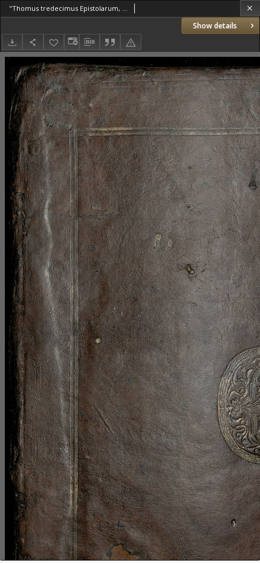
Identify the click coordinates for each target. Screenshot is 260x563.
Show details (215, 26)
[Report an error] (130, 42)
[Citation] (110, 42)
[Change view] (71, 42)
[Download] (12, 42)
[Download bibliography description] (89, 42)
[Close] (250, 8)
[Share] (32, 42)
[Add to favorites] (54, 42)
